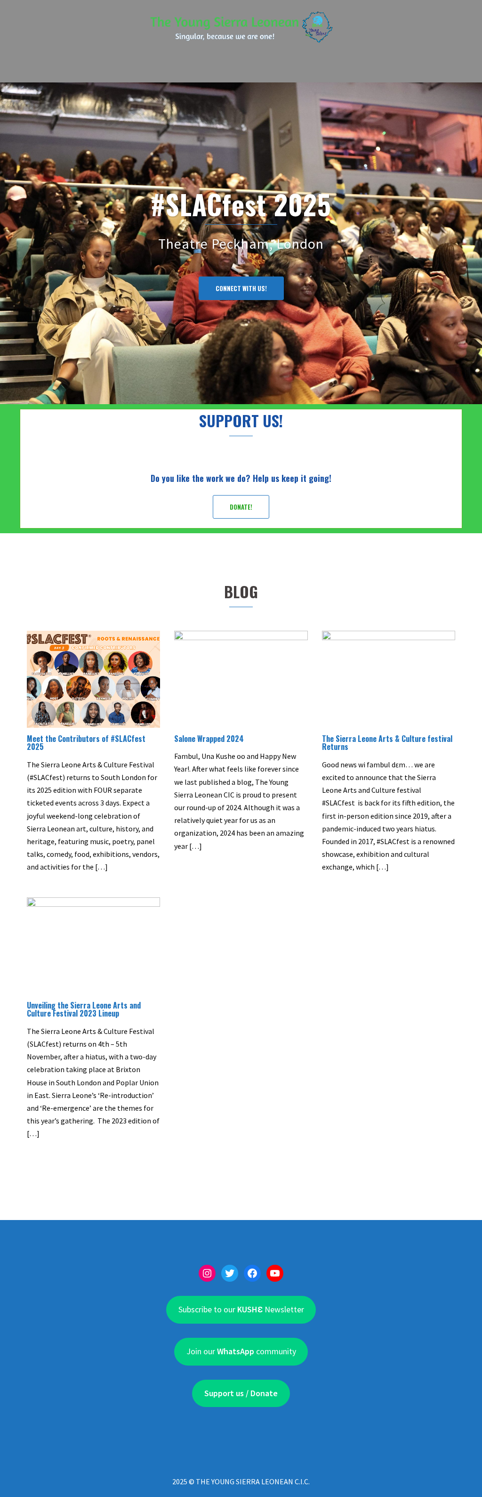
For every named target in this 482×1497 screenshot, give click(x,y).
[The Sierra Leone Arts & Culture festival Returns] (388, 678)
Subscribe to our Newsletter (241, 1309)
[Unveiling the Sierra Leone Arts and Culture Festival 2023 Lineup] (93, 944)
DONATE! (241, 507)
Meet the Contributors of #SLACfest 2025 (86, 743)
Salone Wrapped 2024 (209, 738)
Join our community (241, 1351)
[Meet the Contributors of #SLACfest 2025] (93, 678)
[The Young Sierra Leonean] (241, 30)
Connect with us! (241, 288)
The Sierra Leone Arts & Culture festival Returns (387, 743)
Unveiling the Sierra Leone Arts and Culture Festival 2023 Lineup (84, 1009)
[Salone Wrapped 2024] (240, 678)
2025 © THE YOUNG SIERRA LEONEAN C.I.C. (241, 1481)
